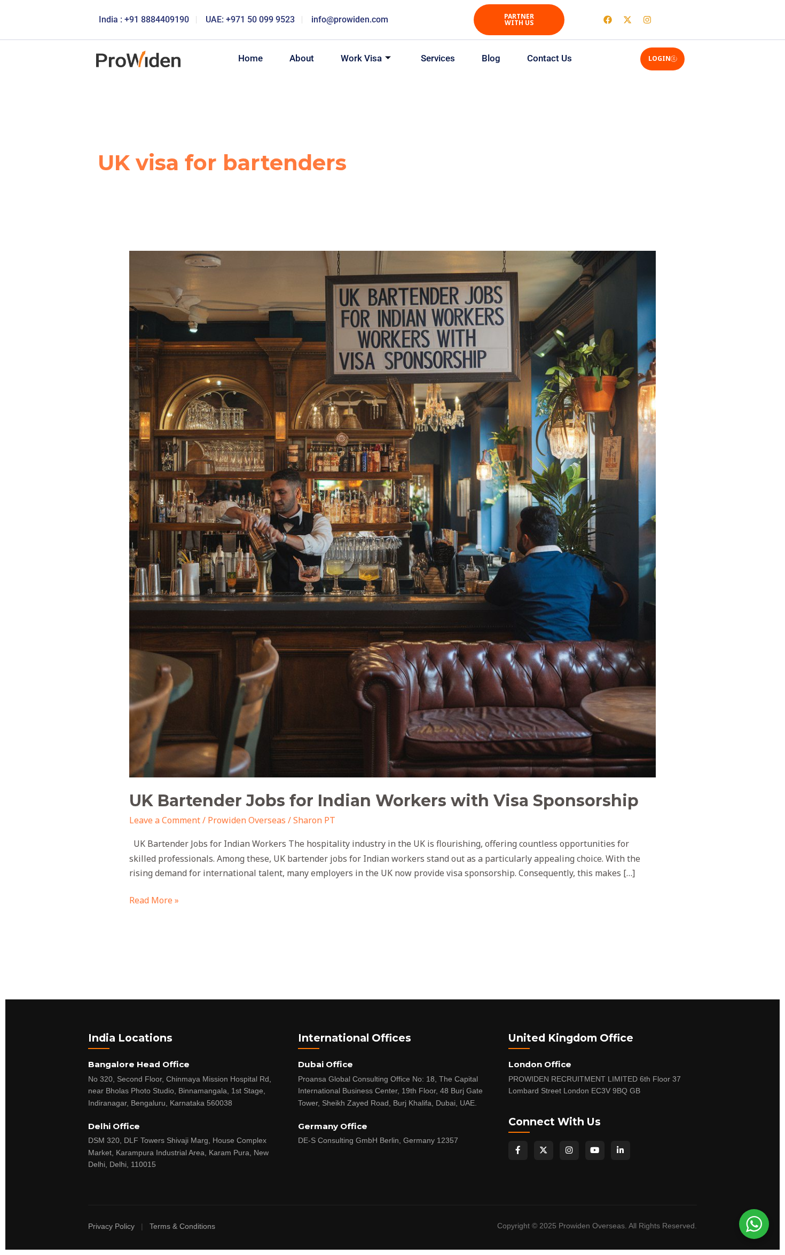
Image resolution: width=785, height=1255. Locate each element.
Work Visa (361, 58)
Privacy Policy (111, 1226)
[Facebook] (518, 1150)
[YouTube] (595, 1150)
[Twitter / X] (543, 1150)
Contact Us (549, 58)
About (301, 58)
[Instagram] (569, 1150)
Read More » (154, 899)
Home (250, 58)
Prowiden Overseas (247, 820)
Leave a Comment (164, 820)
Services (438, 58)
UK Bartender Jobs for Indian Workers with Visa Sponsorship (384, 801)
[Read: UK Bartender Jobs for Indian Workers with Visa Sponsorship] (392, 513)
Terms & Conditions (182, 1226)
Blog (491, 58)
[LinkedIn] (620, 1150)
